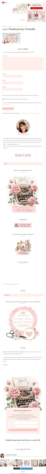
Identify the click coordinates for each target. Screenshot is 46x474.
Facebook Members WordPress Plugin (11, 284)
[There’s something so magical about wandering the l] (42, 463)
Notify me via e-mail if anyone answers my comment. (15, 99)
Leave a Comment (24, 26)
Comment (5, 56)
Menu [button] (24, 471)
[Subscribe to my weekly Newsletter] (23, 213)
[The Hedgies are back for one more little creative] (3, 463)
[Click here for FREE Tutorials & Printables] (23, 246)
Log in (34, 473)
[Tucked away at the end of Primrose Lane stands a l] (19, 463)
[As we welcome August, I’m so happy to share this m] (11, 463)
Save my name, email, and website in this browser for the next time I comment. (20, 95)
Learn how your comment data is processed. (30, 113)
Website (4, 87)
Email (4, 80)
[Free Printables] (23, 225)
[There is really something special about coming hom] (34, 463)
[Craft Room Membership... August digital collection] (26, 463)
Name (4, 73)
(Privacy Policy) (5, 104)
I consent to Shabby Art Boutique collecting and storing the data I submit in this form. (22, 103)
